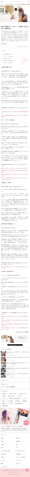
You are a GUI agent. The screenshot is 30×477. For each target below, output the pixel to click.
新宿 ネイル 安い (11, 396)
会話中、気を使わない (8, 62)
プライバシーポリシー (14, 470)
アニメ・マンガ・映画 (20, 457)
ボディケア (18, 463)
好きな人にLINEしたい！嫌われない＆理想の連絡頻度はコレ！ (14, 112)
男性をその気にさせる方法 (15, 398)
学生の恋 (3, 444)
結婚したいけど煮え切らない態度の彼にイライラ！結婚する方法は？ (14, 324)
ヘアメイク (3, 460)
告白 (17, 444)
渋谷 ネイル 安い (13, 393)
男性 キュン (5, 403)
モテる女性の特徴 (18, 403)
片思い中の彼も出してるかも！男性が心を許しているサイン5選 (14, 267)
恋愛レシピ (15, 1)
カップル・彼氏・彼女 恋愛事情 (9, 386)
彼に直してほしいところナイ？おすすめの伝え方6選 (14, 168)
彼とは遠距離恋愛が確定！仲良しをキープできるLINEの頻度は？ (14, 116)
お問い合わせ (24, 470)
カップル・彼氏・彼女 (5, 450)
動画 (2, 463)
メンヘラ (19, 396)
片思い (2, 438)
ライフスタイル (4, 466)
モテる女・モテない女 (20, 450)
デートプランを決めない (9, 56)
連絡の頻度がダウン (8, 54)
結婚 (2, 441)
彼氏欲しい (5, 393)
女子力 (4, 396)
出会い (2, 447)
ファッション (18, 460)
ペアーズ (25, 398)
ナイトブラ (5, 398)
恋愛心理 (18, 441)
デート (17, 447)
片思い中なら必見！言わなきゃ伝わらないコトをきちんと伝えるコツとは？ (14, 178)
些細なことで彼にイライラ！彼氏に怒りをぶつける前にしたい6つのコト (14, 321)
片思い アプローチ (22, 393)
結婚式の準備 (5, 405)
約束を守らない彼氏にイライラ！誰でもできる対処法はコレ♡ (14, 317)
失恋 (11, 403)
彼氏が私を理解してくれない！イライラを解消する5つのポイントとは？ (15, 328)
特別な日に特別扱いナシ (9, 60)
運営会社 (6, 470)
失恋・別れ (18, 438)
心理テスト (3, 457)
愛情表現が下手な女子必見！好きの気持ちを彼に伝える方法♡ (14, 171)
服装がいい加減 (7, 58)
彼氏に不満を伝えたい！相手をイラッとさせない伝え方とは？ (14, 175)
